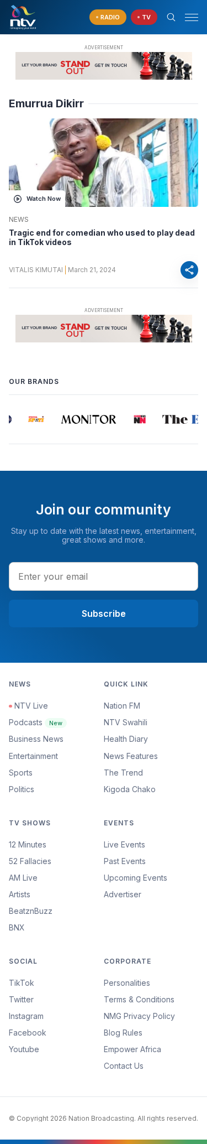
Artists (19, 894)
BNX (17, 927)
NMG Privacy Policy (139, 1016)
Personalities (127, 982)
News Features (131, 756)
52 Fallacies (30, 861)
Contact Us (124, 1065)
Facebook (27, 1032)
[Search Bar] (171, 17)
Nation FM (122, 705)
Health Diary (126, 738)
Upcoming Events (135, 877)
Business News (36, 738)
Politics (21, 789)
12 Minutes (27, 844)
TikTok (21, 982)
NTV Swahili (125, 722)
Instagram (26, 1016)
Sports (21, 772)
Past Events (125, 861)
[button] (187, 17)
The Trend (123, 772)
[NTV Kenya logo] (22, 17)
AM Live (23, 877)
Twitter (21, 999)
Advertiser (122, 894)
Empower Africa (132, 1049)
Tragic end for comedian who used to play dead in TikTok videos (102, 237)
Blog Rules (123, 1032)
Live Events (124, 844)
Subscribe (104, 613)
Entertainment (33, 756)
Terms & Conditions (139, 999)
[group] (34, 419)
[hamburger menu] (191, 17)
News (19, 219)
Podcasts (35, 722)
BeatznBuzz (30, 911)
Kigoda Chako (130, 789)
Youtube (24, 1049)
